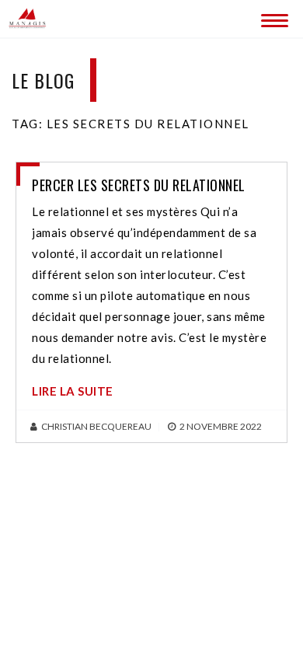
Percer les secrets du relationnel (139, 185)
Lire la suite (72, 391)
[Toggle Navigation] (271, 17)
